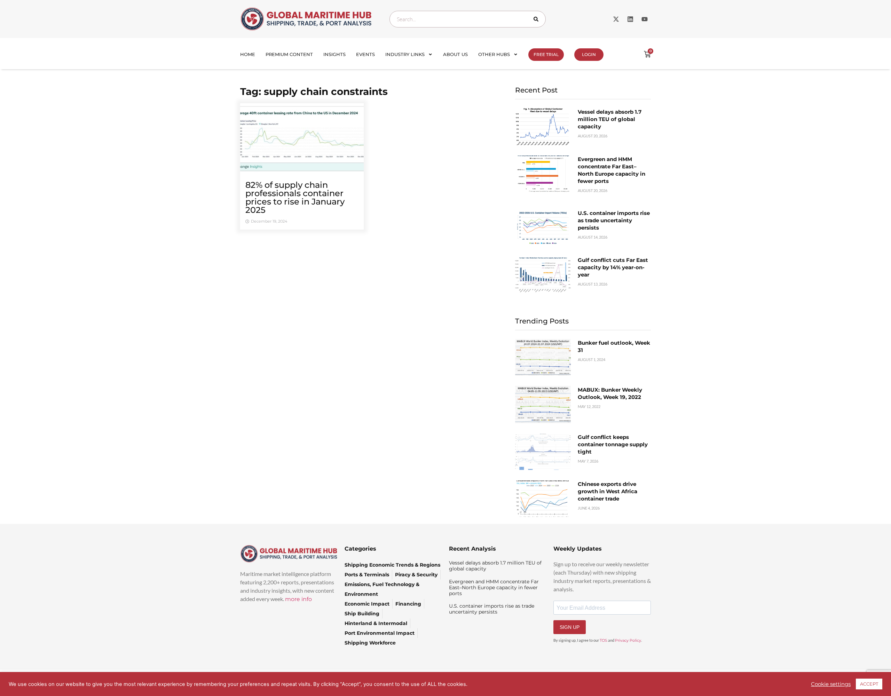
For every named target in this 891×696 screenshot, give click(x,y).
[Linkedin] (630, 19)
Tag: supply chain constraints (314, 91)
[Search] (537, 19)
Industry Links (405, 54)
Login (589, 54)
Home (247, 54)
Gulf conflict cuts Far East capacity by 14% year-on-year (613, 267)
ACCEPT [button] (869, 684)
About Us (455, 54)
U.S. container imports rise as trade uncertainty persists (614, 220)
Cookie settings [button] (831, 684)
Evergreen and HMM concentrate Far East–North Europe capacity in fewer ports (494, 587)
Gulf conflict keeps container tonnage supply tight (613, 444)
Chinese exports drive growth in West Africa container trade (607, 491)
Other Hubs (494, 54)
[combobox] (467, 19)
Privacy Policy (628, 640)
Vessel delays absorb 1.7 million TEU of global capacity (609, 119)
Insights (334, 54)
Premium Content (289, 54)
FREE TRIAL (546, 54)
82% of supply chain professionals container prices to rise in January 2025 (295, 197)
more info (298, 599)
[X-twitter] (616, 19)
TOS (603, 640)
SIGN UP (569, 627)
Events (365, 54)
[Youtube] (644, 19)
